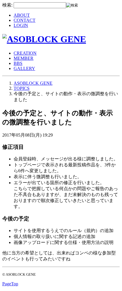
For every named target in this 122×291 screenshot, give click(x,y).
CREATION (25, 53)
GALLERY (24, 68)
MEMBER (23, 58)
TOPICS (22, 88)
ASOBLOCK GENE (33, 83)
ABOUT (22, 15)
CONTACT (24, 20)
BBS (18, 63)
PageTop (10, 283)
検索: (7, 5)
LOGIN (21, 25)
